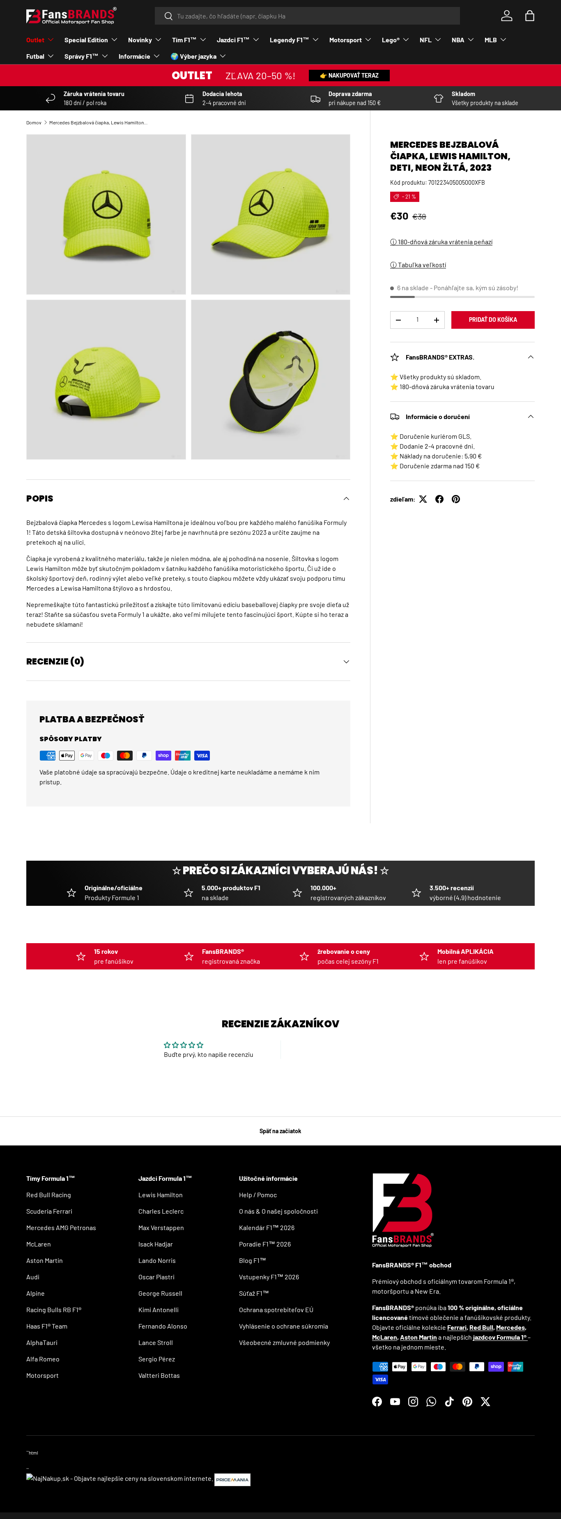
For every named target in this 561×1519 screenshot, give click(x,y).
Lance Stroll (155, 1342)
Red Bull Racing (48, 1194)
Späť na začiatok (280, 1130)
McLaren (38, 1244)
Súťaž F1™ (254, 1293)
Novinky (140, 40)
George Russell (160, 1293)
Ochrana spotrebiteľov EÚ (276, 1309)
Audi (32, 1277)
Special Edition (86, 40)
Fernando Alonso (162, 1326)
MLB (491, 40)
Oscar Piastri (156, 1277)
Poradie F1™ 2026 (265, 1244)
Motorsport (345, 40)
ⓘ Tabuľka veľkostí (418, 264)
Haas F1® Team (46, 1326)
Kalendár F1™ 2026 (266, 1227)
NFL (426, 40)
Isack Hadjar (155, 1244)
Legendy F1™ (289, 40)
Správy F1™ (81, 56)
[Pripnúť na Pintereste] (456, 499)
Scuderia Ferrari (49, 1211)
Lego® (391, 40)
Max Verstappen (161, 1227)
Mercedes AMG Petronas (61, 1227)
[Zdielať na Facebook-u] (439, 499)
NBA (458, 40)
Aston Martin (44, 1260)
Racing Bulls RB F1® (53, 1309)
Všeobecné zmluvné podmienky (284, 1342)
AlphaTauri (41, 1342)
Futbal (35, 56)
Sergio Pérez (156, 1359)
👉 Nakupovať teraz (349, 75)
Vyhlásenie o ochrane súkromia (283, 1326)
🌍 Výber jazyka (193, 56)
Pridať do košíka (493, 319)
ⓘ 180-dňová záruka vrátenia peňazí (441, 241)
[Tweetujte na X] (423, 499)
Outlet (35, 40)
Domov (33, 122)
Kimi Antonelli (158, 1309)
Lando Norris (157, 1260)
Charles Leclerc (161, 1211)
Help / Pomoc (258, 1194)
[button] (530, 16)
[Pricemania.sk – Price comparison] (232, 1478)
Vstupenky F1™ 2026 (269, 1277)
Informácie (134, 56)
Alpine (35, 1293)
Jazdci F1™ (233, 40)
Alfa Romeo (43, 1359)
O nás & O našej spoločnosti (278, 1211)
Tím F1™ (184, 40)
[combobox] (307, 16)
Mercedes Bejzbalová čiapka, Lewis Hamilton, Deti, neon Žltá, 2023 (98, 122)
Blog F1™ (252, 1260)
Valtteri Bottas (159, 1375)
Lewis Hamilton (160, 1194)
